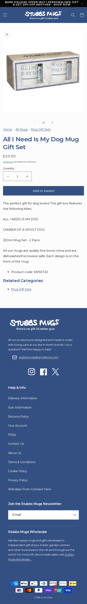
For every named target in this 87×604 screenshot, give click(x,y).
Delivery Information (22, 398)
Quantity (8, 168)
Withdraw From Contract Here (29, 489)
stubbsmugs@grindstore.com (38, 357)
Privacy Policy (18, 480)
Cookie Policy (17, 471)
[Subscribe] (74, 515)
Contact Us (16, 444)
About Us (14, 453)
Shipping (8, 161)
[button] (5, 15)
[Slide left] (34, 122)
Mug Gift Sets (21, 289)
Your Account (17, 425)
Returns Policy (18, 416)
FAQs (12, 434)
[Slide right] (52, 122)
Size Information (20, 407)
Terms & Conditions (21, 462)
